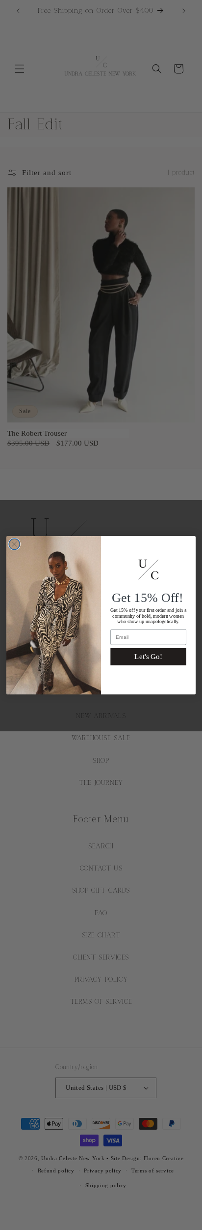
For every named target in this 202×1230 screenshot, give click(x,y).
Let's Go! (148, 657)
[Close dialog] (14, 544)
